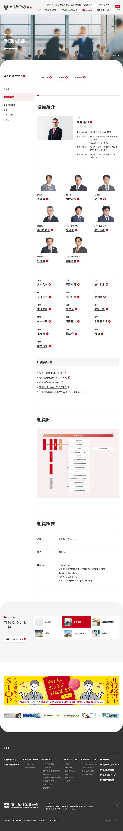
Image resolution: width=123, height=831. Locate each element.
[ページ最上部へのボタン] (117, 747)
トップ (94, 55)
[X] (116, 805)
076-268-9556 (70, 576)
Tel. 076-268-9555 (53, 809)
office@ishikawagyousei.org (78, 580)
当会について (104, 55)
